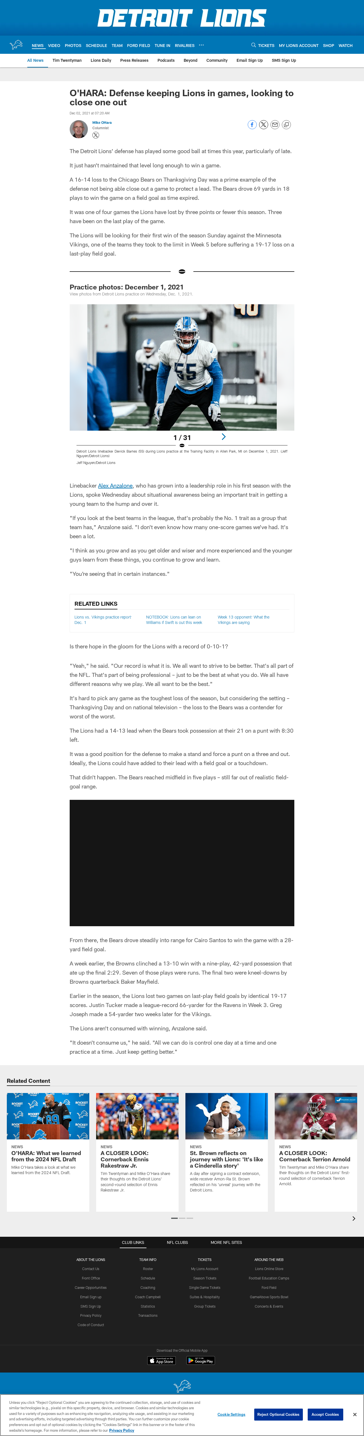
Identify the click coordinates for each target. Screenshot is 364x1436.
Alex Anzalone (115, 485)
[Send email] (275, 127)
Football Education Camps (269, 1278)
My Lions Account (204, 1269)
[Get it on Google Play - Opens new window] (200, 1363)
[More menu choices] (201, 45)
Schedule (148, 1278)
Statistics (148, 1306)
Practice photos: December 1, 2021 (127, 287)
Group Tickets (205, 1306)
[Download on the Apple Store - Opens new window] (161, 1361)
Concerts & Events (269, 1306)
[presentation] (355, 1219)
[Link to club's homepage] (16, 45)
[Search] (253, 45)
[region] (182, 1415)
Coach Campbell (148, 1297)
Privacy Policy (91, 1315)
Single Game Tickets (204, 1287)
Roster (148, 1269)
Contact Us (90, 1269)
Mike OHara (102, 122)
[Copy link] (286, 125)
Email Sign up (91, 1297)
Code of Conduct (91, 1325)
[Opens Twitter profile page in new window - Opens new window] (95, 135)
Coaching (147, 1287)
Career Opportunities (91, 1287)
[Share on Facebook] (252, 127)
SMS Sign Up (90, 1306)
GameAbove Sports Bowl (269, 1297)
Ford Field (269, 1287)
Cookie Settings (231, 1414)
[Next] (223, 436)
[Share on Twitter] (263, 127)
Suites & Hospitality (205, 1297)
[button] (174, 1218)
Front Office (91, 1278)
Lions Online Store (269, 1269)
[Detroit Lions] (182, 1387)
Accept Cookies (325, 1414)
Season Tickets (204, 1278)
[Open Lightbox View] (182, 388)
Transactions (148, 1315)
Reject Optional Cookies (278, 1414)
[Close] (355, 1414)
